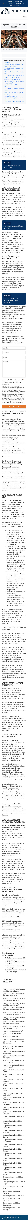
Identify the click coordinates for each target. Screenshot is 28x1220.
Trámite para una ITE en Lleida (13, 1196)
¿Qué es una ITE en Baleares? (13, 1031)
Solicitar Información (14, 406)
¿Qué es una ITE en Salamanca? (13, 1039)
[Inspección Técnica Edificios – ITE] (14, 11)
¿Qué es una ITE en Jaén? (11, 1036)
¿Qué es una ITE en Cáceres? (12, 1034)
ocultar (7, 62)
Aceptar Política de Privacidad (13, 380)
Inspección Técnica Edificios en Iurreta (14, 25)
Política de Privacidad (12, 402)
